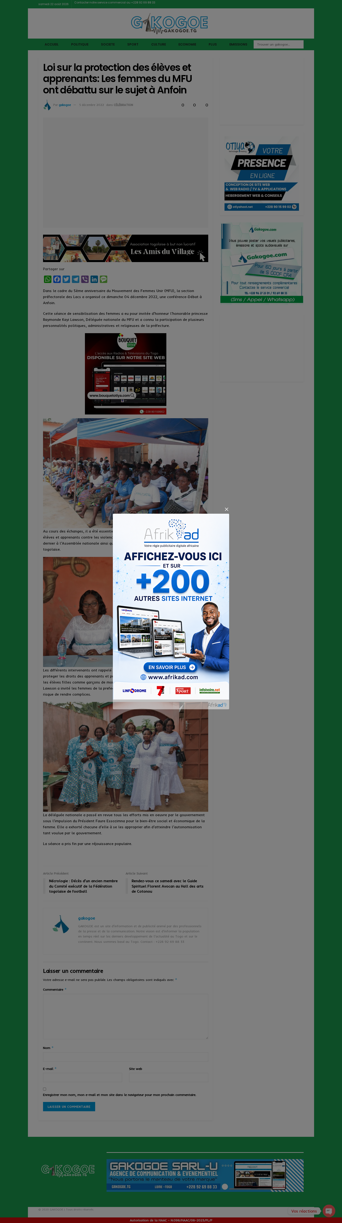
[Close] (226, 509)
